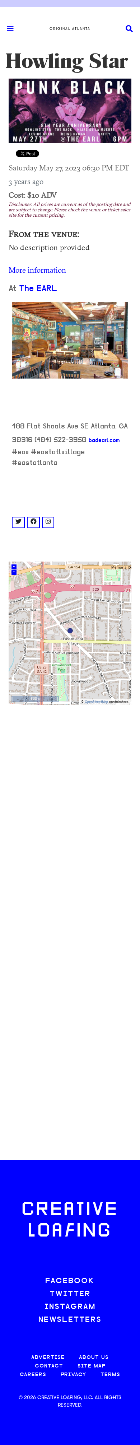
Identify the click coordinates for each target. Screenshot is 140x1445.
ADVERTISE (48, 1357)
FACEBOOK (70, 1281)
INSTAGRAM (70, 1307)
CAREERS (33, 1375)
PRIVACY (73, 1375)
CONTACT (49, 1366)
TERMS (110, 1375)
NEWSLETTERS (70, 1320)
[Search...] (129, 28)
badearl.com (104, 441)
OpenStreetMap (96, 702)
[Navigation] (7, 28)
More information (37, 270)
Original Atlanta (70, 29)
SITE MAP (92, 1366)
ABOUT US (94, 1357)
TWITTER (70, 1294)
